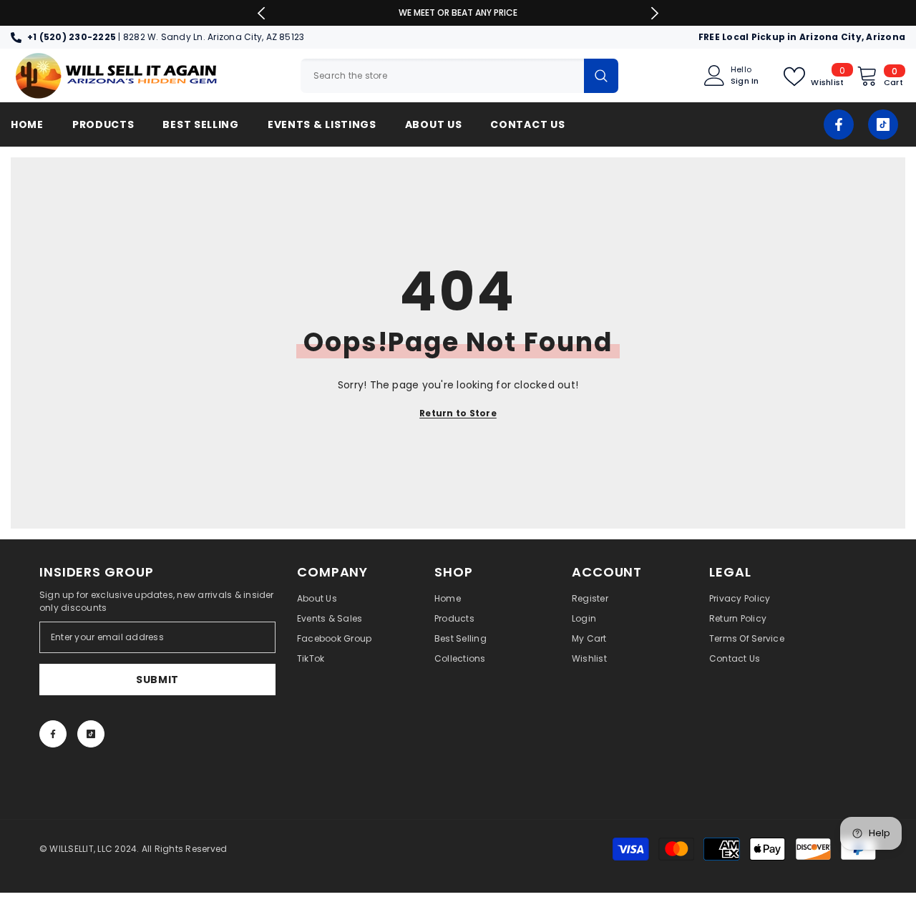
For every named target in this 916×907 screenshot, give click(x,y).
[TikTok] (883, 124)
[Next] (655, 13)
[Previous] (261, 13)
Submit (157, 679)
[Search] (459, 76)
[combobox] (442, 76)
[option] (458, 13)
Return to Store (458, 413)
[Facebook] (839, 124)
